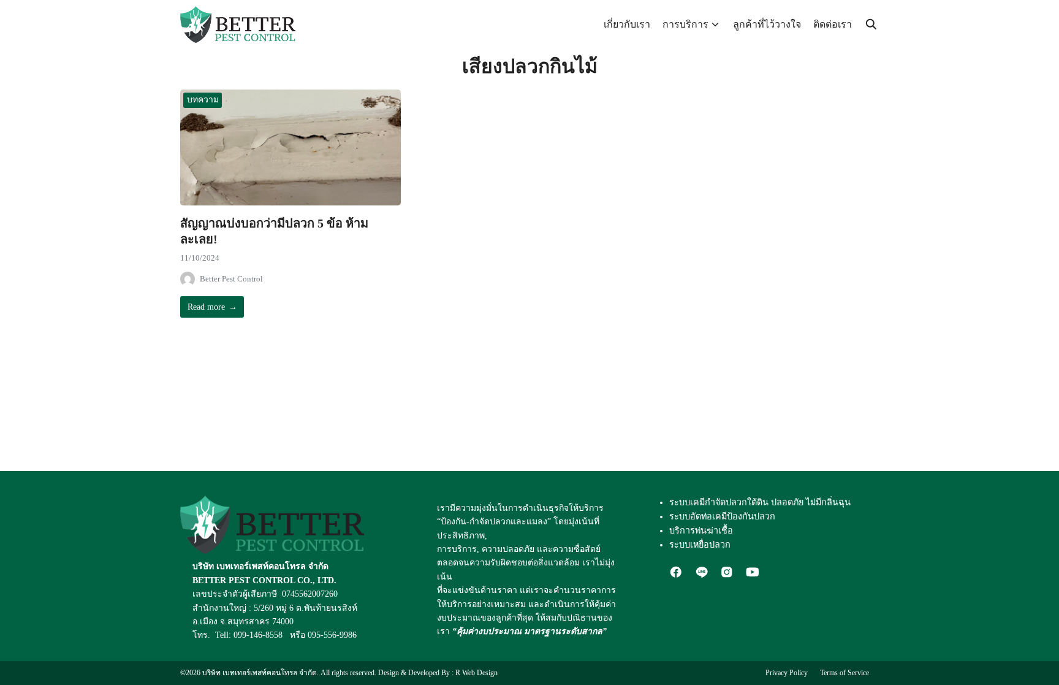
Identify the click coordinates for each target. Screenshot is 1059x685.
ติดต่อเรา (832, 24)
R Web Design (476, 672)
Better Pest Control (231, 279)
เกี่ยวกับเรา (627, 24)
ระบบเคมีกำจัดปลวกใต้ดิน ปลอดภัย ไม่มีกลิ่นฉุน (760, 502)
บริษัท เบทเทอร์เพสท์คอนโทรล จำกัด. (260, 672)
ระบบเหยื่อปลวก (700, 544)
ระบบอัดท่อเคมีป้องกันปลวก (722, 516)
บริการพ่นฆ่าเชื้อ (701, 530)
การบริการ (685, 24)
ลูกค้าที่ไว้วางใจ (767, 24)
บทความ (203, 99)
